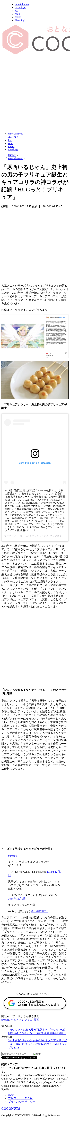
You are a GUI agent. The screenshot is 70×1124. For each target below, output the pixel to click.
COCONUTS (10, 1108)
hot (16, 10)
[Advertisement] (35, 93)
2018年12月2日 (17, 898)
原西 (36, 1019)
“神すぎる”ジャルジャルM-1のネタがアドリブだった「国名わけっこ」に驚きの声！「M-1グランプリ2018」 (37, 1044)
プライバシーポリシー (21, 1101)
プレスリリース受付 (20, 1098)
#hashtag (19, 20)
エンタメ (20, 7)
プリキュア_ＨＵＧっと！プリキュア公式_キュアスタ (33, 536)
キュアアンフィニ (21, 1019)
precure (5, 1019)
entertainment (22, 4)
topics (18, 17)
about (11, 1094)
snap (17, 13)
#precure (13, 855)
